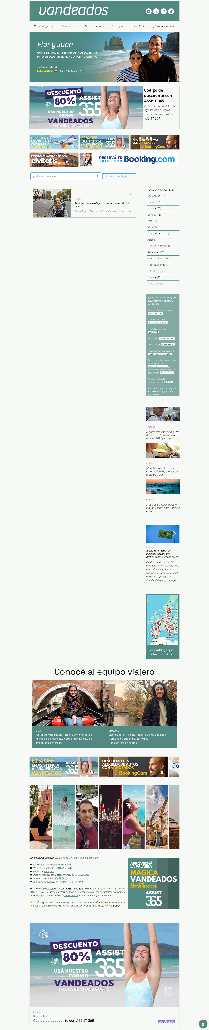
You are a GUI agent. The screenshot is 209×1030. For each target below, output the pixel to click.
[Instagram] (164, 11)
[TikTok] (171, 11)
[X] (156, 11)
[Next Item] (174, 534)
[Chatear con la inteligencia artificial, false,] (203, 1024)
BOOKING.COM (39, 896)
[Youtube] (149, 11)
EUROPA (78, 199)
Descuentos (40, 1020)
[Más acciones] (132, 195)
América (150, 427)
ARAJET (49, 876)
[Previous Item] (35, 771)
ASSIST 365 (64, 869)
